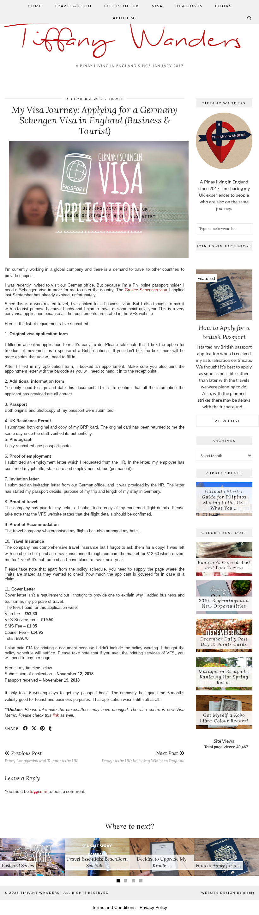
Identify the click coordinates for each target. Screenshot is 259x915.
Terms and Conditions (114, 907)
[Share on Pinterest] (43, 728)
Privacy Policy (153, 907)
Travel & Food (73, 5)
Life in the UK (121, 5)
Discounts (188, 5)
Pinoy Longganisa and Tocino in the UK (41, 757)
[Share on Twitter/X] (34, 728)
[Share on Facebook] (25, 728)
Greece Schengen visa (146, 289)
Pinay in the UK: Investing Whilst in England (143, 757)
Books (223, 5)
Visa (157, 5)
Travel (115, 99)
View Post (227, 420)
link (56, 715)
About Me (125, 17)
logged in (38, 791)
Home (35, 5)
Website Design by (227, 892)
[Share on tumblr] (50, 728)
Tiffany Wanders (129, 40)
